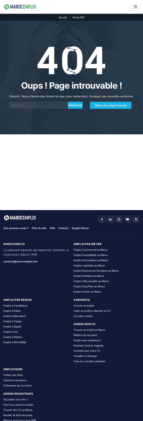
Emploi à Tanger (12, 321)
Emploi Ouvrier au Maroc (87, 291)
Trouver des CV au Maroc (18, 410)
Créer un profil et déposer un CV (92, 310)
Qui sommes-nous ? (15, 228)
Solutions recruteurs (15, 380)
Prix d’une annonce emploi (18, 404)
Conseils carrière (83, 316)
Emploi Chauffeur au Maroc (89, 286)
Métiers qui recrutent (85, 335)
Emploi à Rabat (12, 310)
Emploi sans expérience (87, 340)
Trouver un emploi (84, 305)
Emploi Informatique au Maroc (91, 260)
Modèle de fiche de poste (17, 415)
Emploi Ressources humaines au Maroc (96, 270)
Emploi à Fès (10, 331)
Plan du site (39, 228)
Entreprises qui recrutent (17, 385)
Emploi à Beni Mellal (14, 342)
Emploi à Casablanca (15, 305)
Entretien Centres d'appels (89, 345)
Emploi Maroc (80, 228)
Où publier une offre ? (15, 399)
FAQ (52, 228)
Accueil (63, 17)
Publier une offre (13, 375)
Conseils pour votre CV (87, 350)
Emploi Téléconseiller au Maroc (91, 281)
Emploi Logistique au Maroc (89, 265)
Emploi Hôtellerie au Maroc (89, 276)
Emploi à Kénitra (12, 337)
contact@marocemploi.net (20, 261)
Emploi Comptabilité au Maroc (91, 255)
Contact (63, 228)
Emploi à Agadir (12, 326)
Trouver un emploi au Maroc (90, 329)
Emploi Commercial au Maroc (90, 249)
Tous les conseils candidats (90, 361)
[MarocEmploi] (20, 6)
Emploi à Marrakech (14, 316)
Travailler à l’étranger (85, 356)
